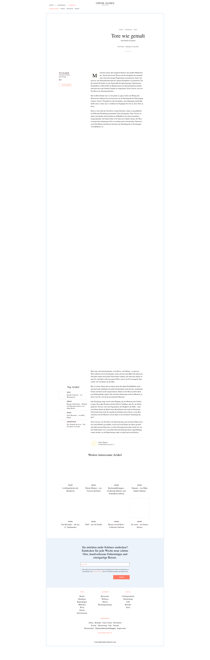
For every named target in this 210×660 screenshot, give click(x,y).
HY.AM (114, 642)
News (128, 607)
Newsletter (117, 622)
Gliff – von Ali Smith (93, 524)
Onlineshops (70, 8)
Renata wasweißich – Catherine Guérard (116, 526)
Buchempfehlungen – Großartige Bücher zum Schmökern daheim (116, 491)
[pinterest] (107, 637)
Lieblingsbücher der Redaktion (70, 489)
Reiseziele (105, 596)
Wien (82, 607)
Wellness (105, 599)
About (90, 622)
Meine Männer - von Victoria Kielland (93, 489)
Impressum (121, 628)
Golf (128, 601)
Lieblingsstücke (54, 8)
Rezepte (62, 8)
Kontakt (98, 622)
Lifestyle (72, 5)
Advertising (102, 625)
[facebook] (98, 637)
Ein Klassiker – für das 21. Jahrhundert (70, 526)
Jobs (110, 625)
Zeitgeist (77, 8)
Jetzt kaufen (66, 85)
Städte (51, 5)
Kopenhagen (82, 601)
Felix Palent (121, 46)
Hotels (105, 601)
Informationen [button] (105, 618)
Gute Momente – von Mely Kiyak (76, 416)
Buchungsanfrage (105, 604)
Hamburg (82, 599)
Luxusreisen (61, 5)
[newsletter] (111, 637)
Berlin (81, 596)
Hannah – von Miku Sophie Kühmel (139, 489)
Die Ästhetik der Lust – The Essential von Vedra (76, 425)
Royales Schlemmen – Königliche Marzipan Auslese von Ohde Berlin (77, 406)
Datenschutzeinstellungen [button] (105, 628)
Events (93, 625)
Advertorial (128, 51)
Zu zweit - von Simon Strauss (139, 526)
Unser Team (107, 622)
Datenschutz (89, 628)
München (82, 604)
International (82, 613)
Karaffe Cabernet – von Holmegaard (74, 396)
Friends (116, 625)
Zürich (82, 610)
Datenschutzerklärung (98, 571)
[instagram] (102, 637)
